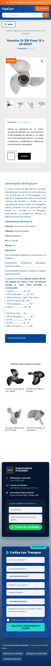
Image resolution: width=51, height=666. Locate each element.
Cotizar (24, 156)
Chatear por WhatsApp (27, 527)
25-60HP (20, 122)
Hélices (17, 31)
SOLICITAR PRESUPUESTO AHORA (25, 627)
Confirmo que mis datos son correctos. (27, 620)
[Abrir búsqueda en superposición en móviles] (25, 15)
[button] (42, 61)
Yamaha (11, 61)
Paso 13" (29, 122)
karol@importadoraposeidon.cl (24, 488)
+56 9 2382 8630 (17, 480)
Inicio (9, 31)
